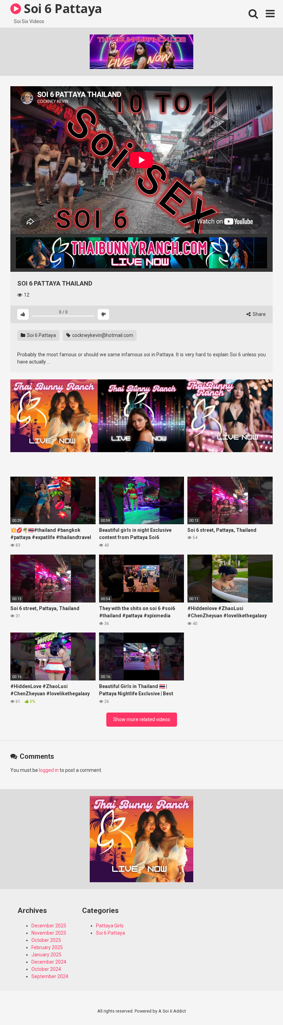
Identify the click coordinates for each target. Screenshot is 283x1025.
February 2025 (47, 947)
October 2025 (46, 940)
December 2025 (48, 925)
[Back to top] (260, 1004)
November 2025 (48, 933)
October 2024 (46, 969)
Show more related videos (141, 719)
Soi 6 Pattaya (41, 335)
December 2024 (48, 962)
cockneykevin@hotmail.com (102, 335)
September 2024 (49, 976)
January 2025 (46, 954)
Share (259, 314)
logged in (49, 770)
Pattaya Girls (110, 925)
